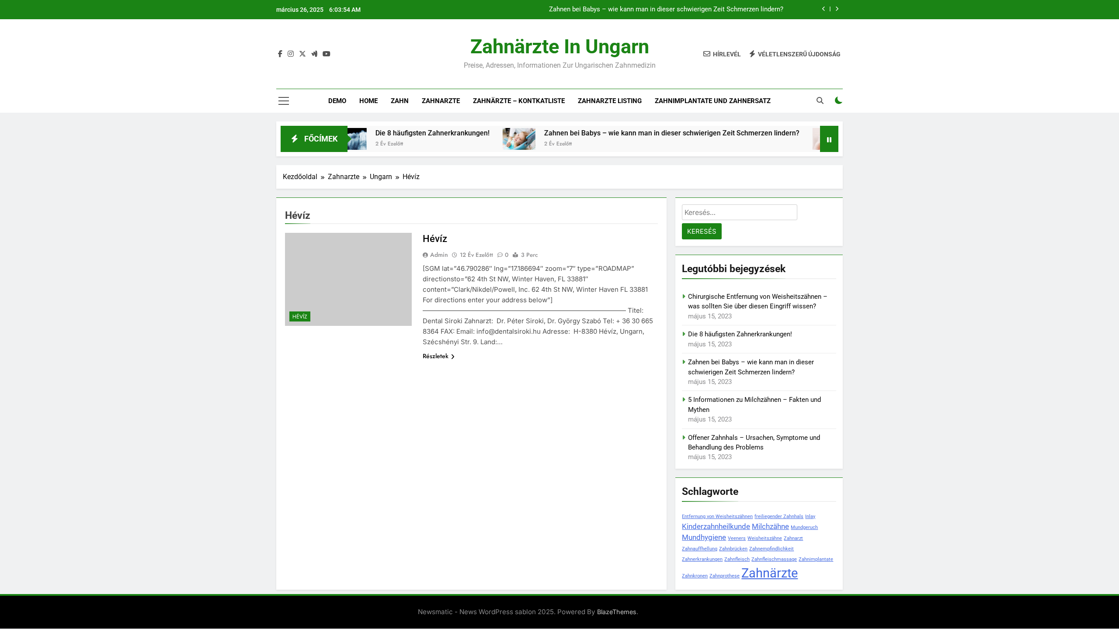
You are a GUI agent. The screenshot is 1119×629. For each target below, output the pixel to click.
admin (439, 254)
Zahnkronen (695, 576)
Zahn (400, 101)
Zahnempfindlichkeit (771, 549)
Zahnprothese (724, 576)
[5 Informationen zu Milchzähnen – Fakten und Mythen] (808, 139)
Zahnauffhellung (699, 549)
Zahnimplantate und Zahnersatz (713, 101)
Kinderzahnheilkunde (716, 526)
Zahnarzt (793, 538)
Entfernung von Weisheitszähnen (717, 516)
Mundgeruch (804, 527)
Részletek (435, 356)
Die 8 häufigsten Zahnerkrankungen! (412, 133)
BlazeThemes (616, 611)
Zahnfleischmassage (774, 559)
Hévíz (299, 317)
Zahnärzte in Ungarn (559, 46)
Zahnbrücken (733, 549)
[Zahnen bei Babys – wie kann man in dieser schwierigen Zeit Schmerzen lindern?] (499, 139)
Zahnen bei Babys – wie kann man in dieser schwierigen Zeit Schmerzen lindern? (666, 9)
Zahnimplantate (816, 559)
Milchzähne (770, 526)
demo (337, 101)
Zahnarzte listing (610, 101)
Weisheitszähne (764, 538)
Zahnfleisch (737, 559)
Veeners (737, 538)
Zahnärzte (769, 573)
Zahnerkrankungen (702, 559)
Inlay (810, 516)
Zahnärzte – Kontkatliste (519, 101)
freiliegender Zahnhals (778, 516)
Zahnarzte (441, 101)
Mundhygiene (704, 537)
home (368, 101)
